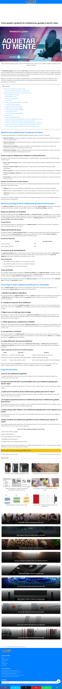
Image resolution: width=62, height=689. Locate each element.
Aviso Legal (3, 662)
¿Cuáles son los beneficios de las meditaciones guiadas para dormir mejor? (20, 121)
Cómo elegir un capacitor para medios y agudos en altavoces (49, 454)
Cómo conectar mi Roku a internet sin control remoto (10, 676)
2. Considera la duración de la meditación (13, 106)
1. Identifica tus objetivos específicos (12, 104)
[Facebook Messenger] (15, 687)
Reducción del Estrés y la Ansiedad (12, 94)
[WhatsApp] (46, 687)
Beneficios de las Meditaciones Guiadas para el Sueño (14, 89)
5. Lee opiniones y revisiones (11, 111)
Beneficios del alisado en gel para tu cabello (10, 454)
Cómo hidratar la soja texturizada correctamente (9, 673)
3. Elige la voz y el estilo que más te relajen (13, 108)
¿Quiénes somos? (4, 660)
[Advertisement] (31, 12)
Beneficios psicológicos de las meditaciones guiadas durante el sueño (17, 93)
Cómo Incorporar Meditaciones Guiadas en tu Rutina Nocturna (17, 90)
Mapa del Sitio (3, 665)
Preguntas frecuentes (8, 115)
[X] (26, 687)
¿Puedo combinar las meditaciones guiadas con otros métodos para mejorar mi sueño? (22, 126)
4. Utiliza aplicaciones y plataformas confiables (14, 109)
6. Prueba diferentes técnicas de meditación (14, 113)
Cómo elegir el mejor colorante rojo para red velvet (9, 670)
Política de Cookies (4, 663)
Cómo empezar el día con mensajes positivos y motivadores (11, 672)
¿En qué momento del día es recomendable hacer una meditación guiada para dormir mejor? (23, 119)
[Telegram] (57, 687)
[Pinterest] (36, 687)
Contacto (2, 657)
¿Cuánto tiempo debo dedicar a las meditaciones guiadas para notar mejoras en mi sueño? (23, 124)
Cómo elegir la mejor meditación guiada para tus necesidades (16, 102)
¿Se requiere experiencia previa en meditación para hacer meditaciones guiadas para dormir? (23, 122)
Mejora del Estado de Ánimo (10, 96)
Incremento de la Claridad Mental (11, 98)
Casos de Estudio (8, 100)
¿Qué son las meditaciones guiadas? (12, 117)
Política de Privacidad (4, 659)
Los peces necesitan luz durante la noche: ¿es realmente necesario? (12, 675)
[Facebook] (5, 687)
